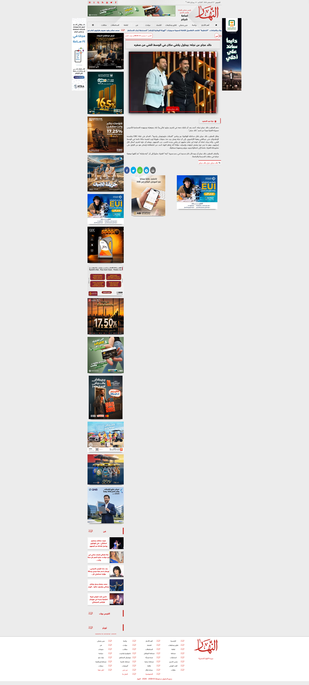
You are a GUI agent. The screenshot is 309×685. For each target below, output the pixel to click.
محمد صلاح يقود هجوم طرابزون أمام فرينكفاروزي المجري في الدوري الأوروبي (131, 30)
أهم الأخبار (205, 24)
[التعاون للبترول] (106, 245)
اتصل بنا (125, 673)
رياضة (194, 24)
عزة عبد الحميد (208, 120)
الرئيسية (173, 640)
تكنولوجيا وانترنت (125, 653)
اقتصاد (159, 24)
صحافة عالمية (125, 661)
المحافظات (115, 24)
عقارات (173, 669)
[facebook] (116, 2)
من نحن (124, 669)
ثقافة (126, 24)
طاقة (149, 665)
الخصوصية (149, 673)
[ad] (106, 51)
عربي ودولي (183, 24)
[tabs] (90, 2)
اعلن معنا (101, 669)
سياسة (101, 653)
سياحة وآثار (149, 669)
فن (137, 24)
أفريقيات (125, 665)
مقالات (104, 24)
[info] (94, 2)
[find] (98, 2)
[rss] (103, 2)
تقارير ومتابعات (171, 24)
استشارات (173, 657)
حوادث (147, 24)
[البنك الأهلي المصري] (79, 54)
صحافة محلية (149, 661)
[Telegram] (146, 170)
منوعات (100, 648)
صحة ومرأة (149, 657)
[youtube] (107, 2)
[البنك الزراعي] (197, 192)
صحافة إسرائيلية (100, 661)
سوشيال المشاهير (125, 657)
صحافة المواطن (149, 653)
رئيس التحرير (173, 661)
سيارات (100, 665)
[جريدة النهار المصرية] (132, 11)
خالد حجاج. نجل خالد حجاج (209, 162)
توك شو (101, 657)
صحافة (173, 653)
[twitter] (111, 2)
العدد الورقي (173, 665)
